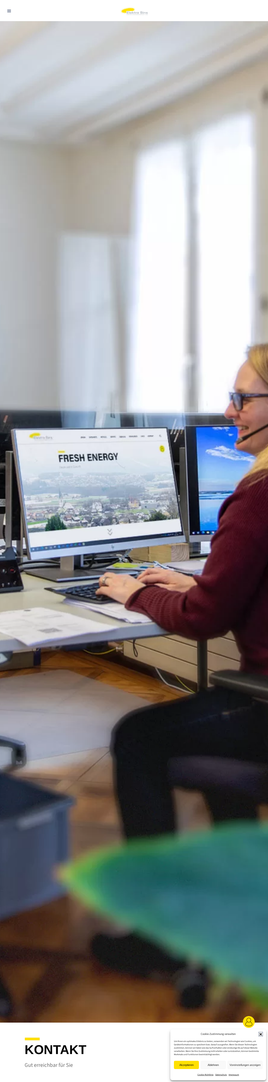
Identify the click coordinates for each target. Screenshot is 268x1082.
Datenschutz (221, 1074)
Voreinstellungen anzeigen (245, 1064)
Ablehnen (213, 1064)
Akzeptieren (186, 1064)
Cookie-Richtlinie (205, 1074)
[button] (261, 1034)
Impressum (234, 1074)
